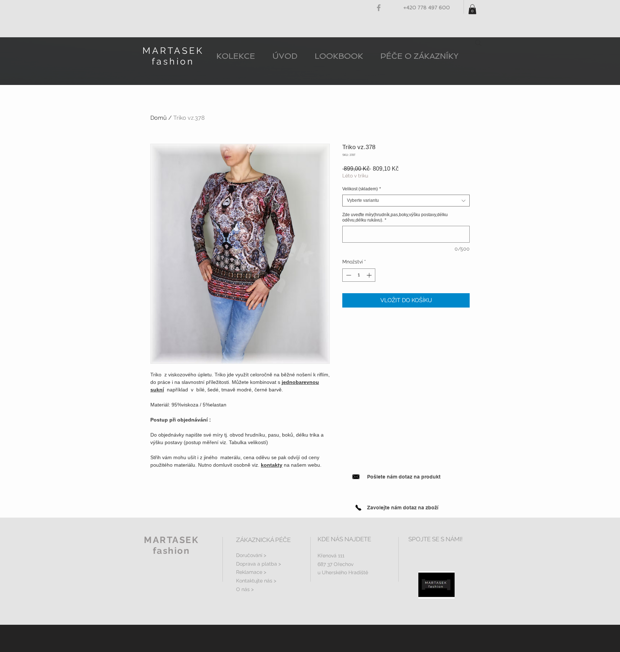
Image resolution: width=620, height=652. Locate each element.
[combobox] (406, 200)
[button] (472, 9)
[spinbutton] (358, 275)
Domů (158, 117)
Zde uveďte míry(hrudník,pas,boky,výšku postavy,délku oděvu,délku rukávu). (395, 217)
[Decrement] (347, 275)
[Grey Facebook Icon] (378, 7)
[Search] (478, 43)
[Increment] (369, 275)
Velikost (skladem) (361, 188)
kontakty (271, 465)
